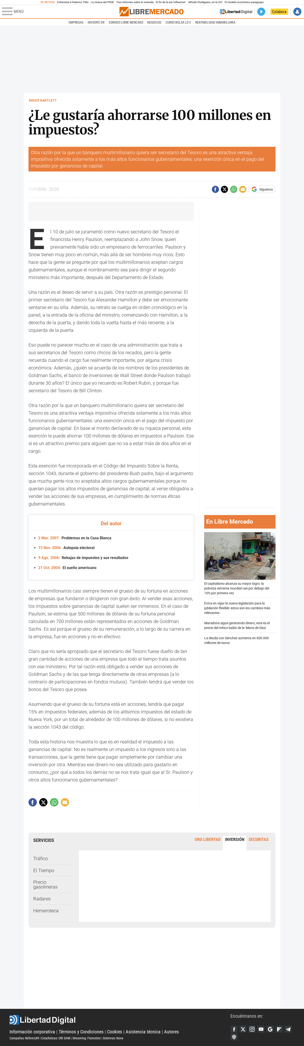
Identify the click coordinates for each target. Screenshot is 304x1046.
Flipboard (279, 1029)
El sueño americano (67, 567)
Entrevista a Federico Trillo (72, 2)
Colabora (279, 11)
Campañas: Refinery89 (24, 1038)
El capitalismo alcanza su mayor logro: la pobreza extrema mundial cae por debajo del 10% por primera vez (236, 588)
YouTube (261, 1029)
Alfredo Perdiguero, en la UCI (205, 2)
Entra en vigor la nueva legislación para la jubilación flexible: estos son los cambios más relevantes (237, 608)
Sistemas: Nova (113, 1038)
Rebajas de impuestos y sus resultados (83, 557)
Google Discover (270, 1029)
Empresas (76, 22)
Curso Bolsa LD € (178, 22)
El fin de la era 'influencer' (171, 2)
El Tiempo (43, 870)
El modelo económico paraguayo (244, 2)
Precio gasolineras (45, 884)
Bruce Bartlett (43, 100)
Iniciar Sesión (297, 12)
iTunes (234, 1037)
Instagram (252, 1029)
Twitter (243, 1029)
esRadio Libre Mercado (126, 22)
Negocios (154, 22)
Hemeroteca (46, 910)
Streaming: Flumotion (86, 1038)
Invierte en (96, 22)
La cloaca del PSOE (102, 2)
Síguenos (266, 189)
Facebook (234, 1029)
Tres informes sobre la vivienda (134, 2)
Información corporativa (32, 1032)
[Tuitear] (224, 189)
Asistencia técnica (143, 1032)
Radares (42, 899)
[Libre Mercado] (152, 11)
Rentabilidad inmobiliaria (215, 22)
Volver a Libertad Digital (236, 12)
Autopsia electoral (66, 547)
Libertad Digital (120, 1020)
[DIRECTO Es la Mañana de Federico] (261, 12)
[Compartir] (215, 189)
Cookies (114, 1032)
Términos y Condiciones (81, 1032)
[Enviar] (233, 189)
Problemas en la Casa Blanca (74, 538)
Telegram (288, 1029)
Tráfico (40, 858)
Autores (171, 1032)
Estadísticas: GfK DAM (55, 1038)
